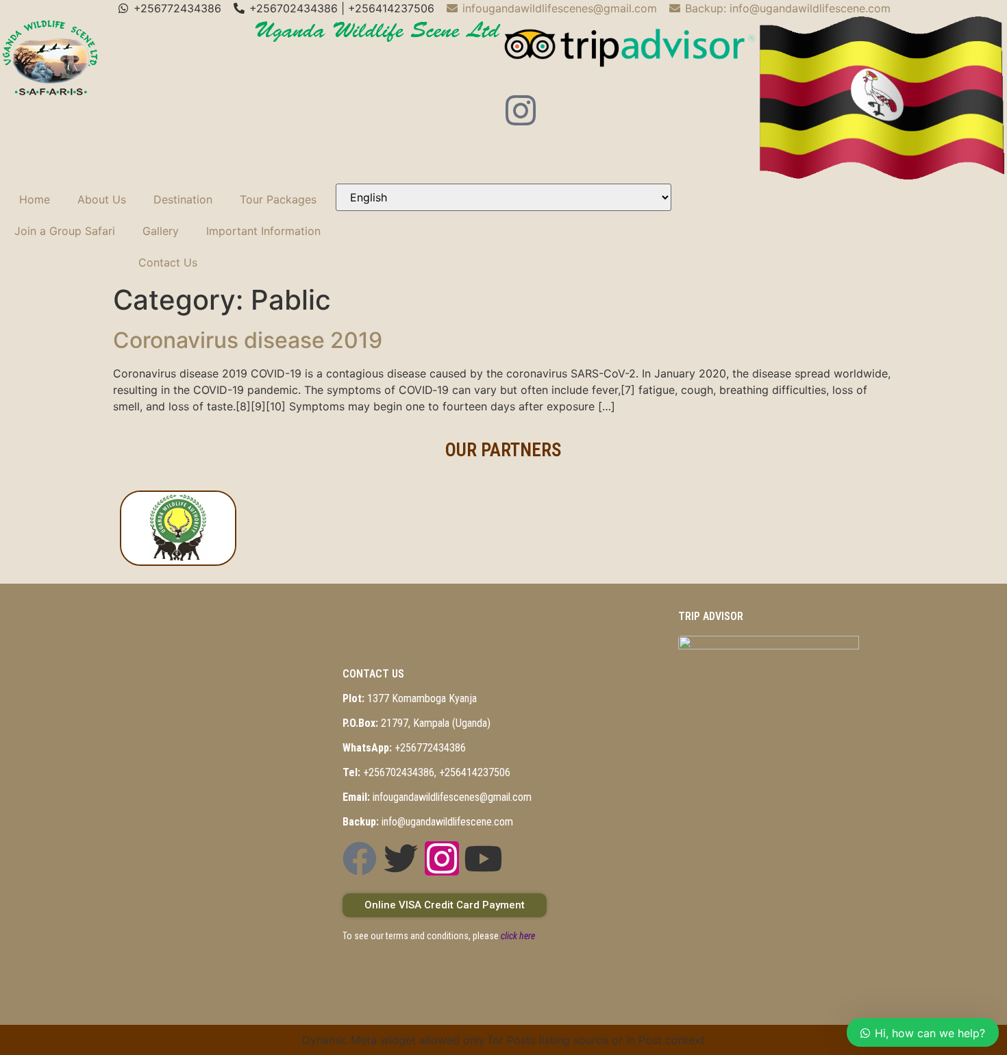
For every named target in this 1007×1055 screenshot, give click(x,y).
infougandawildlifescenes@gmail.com (437, 797)
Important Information (263, 231)
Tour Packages (278, 199)
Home (34, 199)
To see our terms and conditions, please (439, 935)
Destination (182, 199)
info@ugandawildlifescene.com (428, 821)
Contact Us (167, 262)
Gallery (160, 231)
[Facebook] (360, 858)
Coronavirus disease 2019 (247, 340)
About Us (101, 199)
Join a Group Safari (64, 231)
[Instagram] (520, 110)
